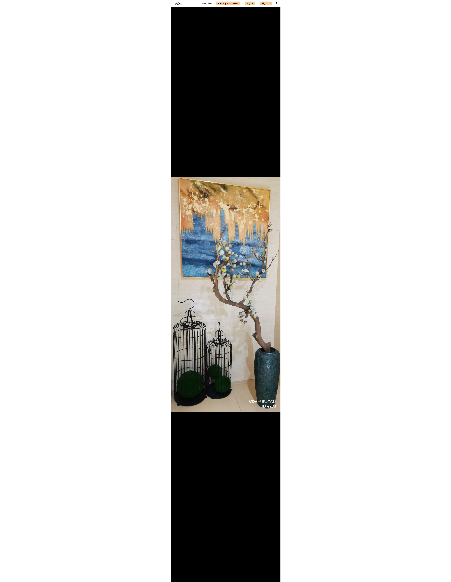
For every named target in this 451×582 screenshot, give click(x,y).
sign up (265, 3)
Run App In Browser (228, 3)
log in (250, 3)
